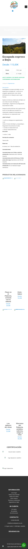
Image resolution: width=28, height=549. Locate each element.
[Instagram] (17, 534)
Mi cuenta (14, 509)
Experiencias (11, 83)
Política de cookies (14, 496)
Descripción (5, 87)
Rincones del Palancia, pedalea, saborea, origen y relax (19, 429)
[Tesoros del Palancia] (14, 4)
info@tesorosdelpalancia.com (14, 523)
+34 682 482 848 (15, 520)
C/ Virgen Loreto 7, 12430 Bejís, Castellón (15, 526)
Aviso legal (14, 492)
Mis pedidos (14, 511)
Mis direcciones (14, 513)
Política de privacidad (14, 494)
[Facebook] (14, 534)
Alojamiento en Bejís (14, 502)
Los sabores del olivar (8, 425)
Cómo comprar (14, 498)
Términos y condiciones (14, 500)
